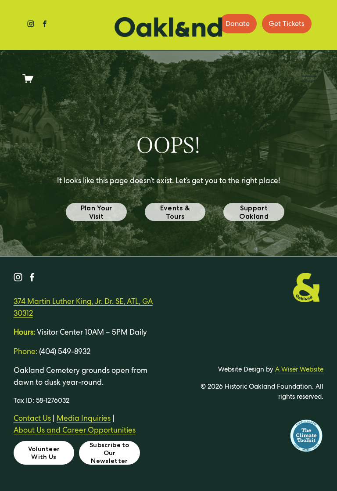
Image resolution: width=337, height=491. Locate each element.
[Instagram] (18, 277)
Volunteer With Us (44, 453)
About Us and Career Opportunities (75, 430)
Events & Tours (175, 212)
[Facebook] (32, 277)
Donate (238, 23)
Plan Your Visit (96, 212)
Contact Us (32, 418)
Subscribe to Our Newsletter (109, 453)
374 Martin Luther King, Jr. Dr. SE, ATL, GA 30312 (83, 307)
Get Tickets (287, 23)
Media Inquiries (84, 418)
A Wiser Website (299, 369)
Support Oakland (254, 212)
